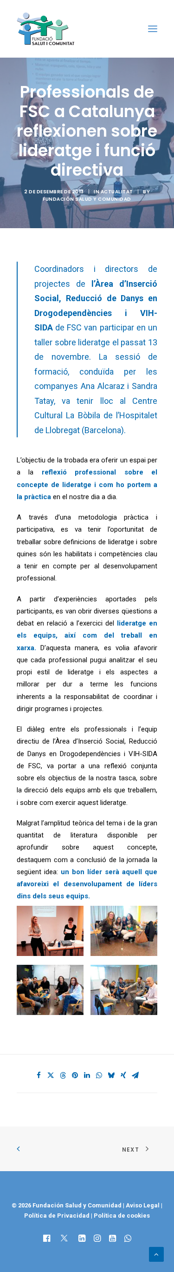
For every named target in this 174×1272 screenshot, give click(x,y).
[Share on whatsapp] (99, 1075)
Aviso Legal (143, 1205)
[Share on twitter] (51, 1075)
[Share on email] (135, 1075)
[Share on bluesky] (111, 1075)
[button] (152, 29)
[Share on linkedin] (87, 1075)
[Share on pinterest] (75, 1075)
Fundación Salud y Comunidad (87, 199)
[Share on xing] (123, 1075)
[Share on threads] (63, 1075)
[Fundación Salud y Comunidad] (48, 29)
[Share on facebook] (39, 1075)
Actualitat (117, 191)
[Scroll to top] (156, 1254)
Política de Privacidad (57, 1215)
